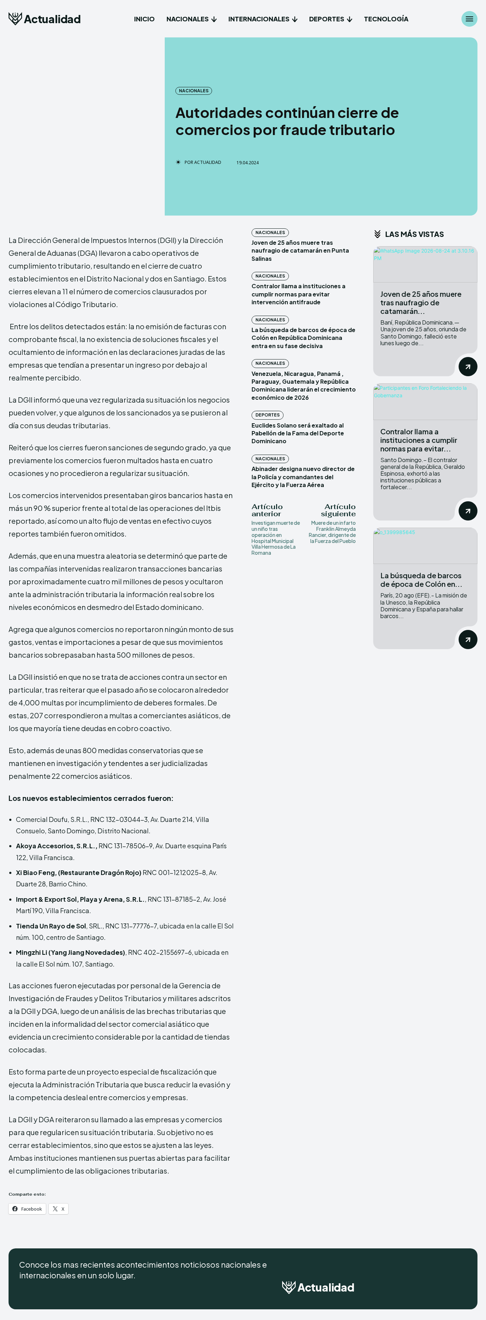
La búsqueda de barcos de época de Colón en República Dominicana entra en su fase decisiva (303, 338)
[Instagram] (442, 1290)
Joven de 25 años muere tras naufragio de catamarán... (420, 302)
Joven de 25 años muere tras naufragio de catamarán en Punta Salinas (300, 250)
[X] (460, 1290)
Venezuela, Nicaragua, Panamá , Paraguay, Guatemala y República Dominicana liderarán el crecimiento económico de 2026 (304, 385)
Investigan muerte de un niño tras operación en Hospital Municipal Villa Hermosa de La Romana (276, 537)
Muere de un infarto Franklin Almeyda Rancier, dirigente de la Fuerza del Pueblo (332, 531)
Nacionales (193, 90)
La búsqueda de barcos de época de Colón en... (421, 579)
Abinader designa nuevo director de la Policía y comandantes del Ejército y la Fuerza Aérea (303, 476)
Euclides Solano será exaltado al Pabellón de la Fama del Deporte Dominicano (298, 433)
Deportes (267, 415)
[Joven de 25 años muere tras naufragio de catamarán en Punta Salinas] (425, 264)
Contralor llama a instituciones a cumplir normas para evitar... (418, 440)
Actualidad (207, 162)
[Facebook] (424, 1290)
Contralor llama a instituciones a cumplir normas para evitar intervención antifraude (298, 294)
